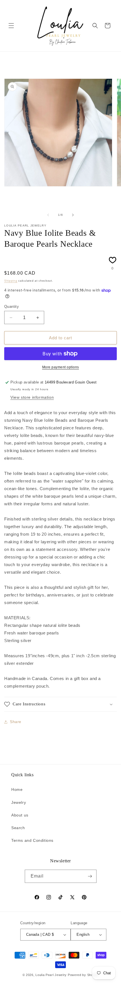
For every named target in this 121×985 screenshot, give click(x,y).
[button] (11, 25)
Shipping (10, 280)
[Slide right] (73, 215)
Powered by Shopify (83, 975)
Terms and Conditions (32, 840)
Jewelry (18, 802)
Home (17, 789)
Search (18, 827)
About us (19, 815)
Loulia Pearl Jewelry (51, 975)
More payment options (60, 367)
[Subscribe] (90, 876)
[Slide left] (48, 215)
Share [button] (15, 721)
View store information (32, 397)
